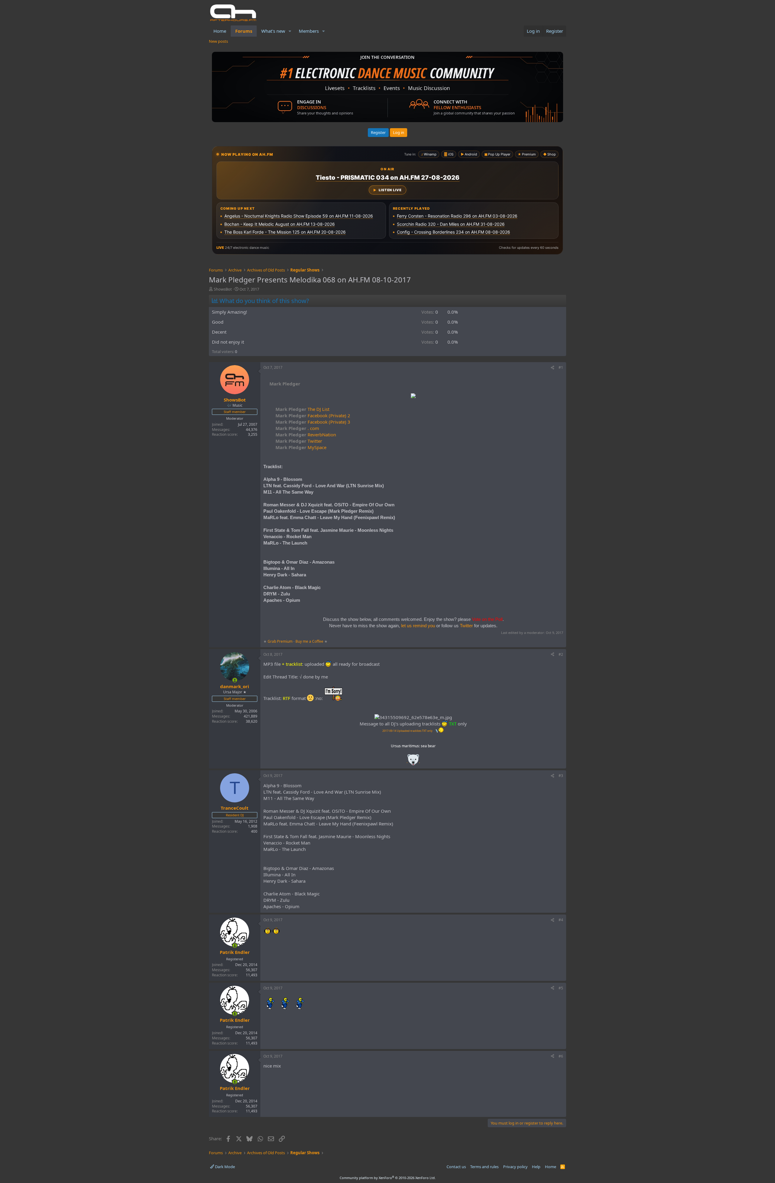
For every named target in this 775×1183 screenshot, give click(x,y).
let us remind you (418, 625)
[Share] (552, 367)
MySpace (300, 447)
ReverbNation (305, 435)
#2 (561, 654)
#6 (561, 1056)
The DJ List (302, 409)
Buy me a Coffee (309, 641)
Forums (243, 31)
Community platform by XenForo (388, 1177)
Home (219, 31)
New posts (218, 41)
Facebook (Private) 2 (312, 415)
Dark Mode (224, 1166)
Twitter (298, 441)
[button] (290, 31)
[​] (413, 396)
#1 (561, 367)
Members (309, 31)
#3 (561, 775)
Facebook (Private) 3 (312, 422)
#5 (561, 988)
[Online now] (235, 680)
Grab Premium (280, 641)
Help (536, 1166)
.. (413, 761)
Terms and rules (484, 1166)
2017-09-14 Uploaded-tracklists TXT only (407, 731)
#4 (561, 919)
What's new (273, 31)
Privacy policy (515, 1166)
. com (297, 428)
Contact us (456, 1166)
